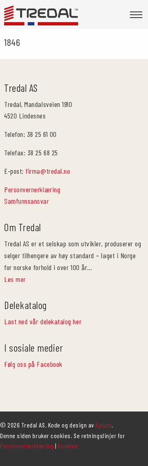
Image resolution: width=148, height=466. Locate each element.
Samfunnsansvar (26, 200)
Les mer (15, 279)
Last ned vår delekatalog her (42, 321)
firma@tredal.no (47, 170)
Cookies (68, 446)
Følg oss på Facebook (33, 363)
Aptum (103, 425)
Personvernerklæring (32, 189)
